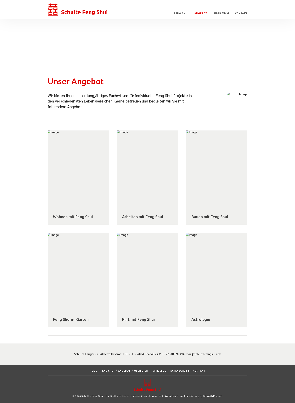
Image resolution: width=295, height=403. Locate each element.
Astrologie (200, 319)
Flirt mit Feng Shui (138, 319)
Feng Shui (107, 370)
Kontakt (199, 370)
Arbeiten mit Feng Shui (142, 217)
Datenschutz (179, 370)
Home (93, 370)
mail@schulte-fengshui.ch (203, 354)
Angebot (124, 370)
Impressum (159, 370)
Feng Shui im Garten (71, 319)
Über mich (141, 370)
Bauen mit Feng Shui (209, 217)
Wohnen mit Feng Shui (73, 217)
